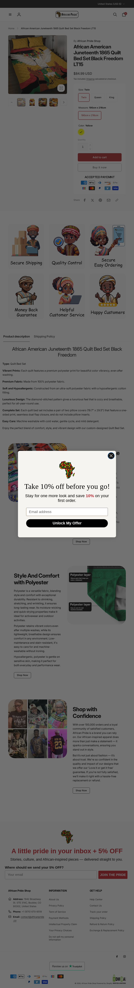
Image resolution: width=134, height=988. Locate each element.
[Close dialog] (111, 455)
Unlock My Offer (67, 523)
